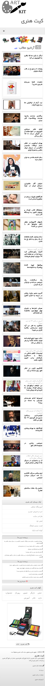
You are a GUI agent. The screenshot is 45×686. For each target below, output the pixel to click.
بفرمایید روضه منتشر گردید (35, 574)
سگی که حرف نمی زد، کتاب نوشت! (34, 552)
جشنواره (9, 593)
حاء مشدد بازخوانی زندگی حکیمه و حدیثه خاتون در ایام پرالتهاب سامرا (25, 565)
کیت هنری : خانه (22, 644)
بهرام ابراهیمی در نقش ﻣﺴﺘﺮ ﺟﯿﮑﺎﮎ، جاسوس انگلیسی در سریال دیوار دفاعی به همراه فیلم (23, 542)
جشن (40, 593)
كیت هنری (32, 21)
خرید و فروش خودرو (35, 511)
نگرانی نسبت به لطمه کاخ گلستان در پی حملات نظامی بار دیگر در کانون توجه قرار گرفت (23, 556)
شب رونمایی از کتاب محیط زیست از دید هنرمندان (30, 546)
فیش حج (39, 521)
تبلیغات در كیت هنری (38, 675)
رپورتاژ (17, 593)
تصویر (25, 593)
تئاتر (33, 598)
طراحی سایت (37, 516)
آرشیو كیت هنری (39, 679)
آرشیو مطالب (27, 48)
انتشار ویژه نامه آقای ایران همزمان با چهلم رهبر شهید (29, 568)
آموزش (27, 598)
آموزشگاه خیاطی (36, 507)
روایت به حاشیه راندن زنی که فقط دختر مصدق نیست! (29, 571)
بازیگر (32, 593)
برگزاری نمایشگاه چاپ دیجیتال (35, 549)
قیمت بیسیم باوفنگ (35, 526)
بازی (40, 598)
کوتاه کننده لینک (37, 530)
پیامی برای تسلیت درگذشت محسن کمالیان (32, 577)
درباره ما (41, 670)
